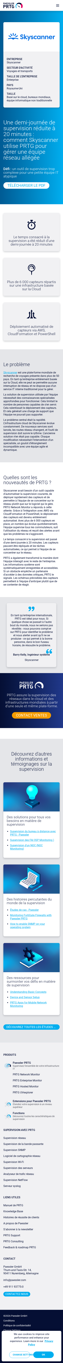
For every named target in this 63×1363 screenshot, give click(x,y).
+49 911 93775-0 (13, 1286)
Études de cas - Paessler (24, 910)
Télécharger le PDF (26, 185)
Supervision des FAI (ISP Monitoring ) (32, 840)
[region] (31, 1346)
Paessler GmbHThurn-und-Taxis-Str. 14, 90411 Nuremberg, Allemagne (20, 1270)
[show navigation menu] (57, 5)
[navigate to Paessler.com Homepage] (13, 5)
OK (43, 1354)
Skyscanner (10, 372)
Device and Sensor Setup (25, 997)
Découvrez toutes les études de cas (33, 1027)
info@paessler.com (14, 1280)
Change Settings (11, 1330)
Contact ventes (31, 715)
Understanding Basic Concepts (28, 992)
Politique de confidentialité (17, 1325)
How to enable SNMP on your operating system (27, 925)
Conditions (9, 1320)
